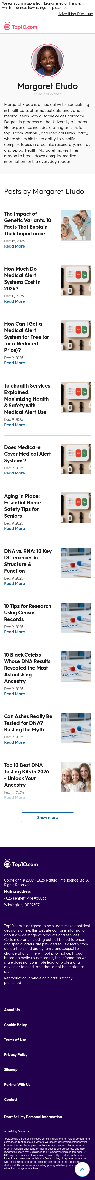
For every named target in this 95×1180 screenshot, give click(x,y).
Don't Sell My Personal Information (33, 1116)
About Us (12, 1009)
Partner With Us (17, 1084)
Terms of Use (15, 1039)
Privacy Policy (15, 1054)
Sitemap (11, 1069)
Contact (10, 1099)
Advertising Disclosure (75, 14)
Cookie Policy (15, 1024)
